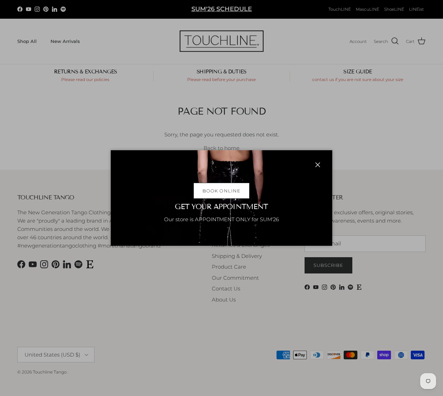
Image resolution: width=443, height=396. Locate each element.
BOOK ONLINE (221, 191)
